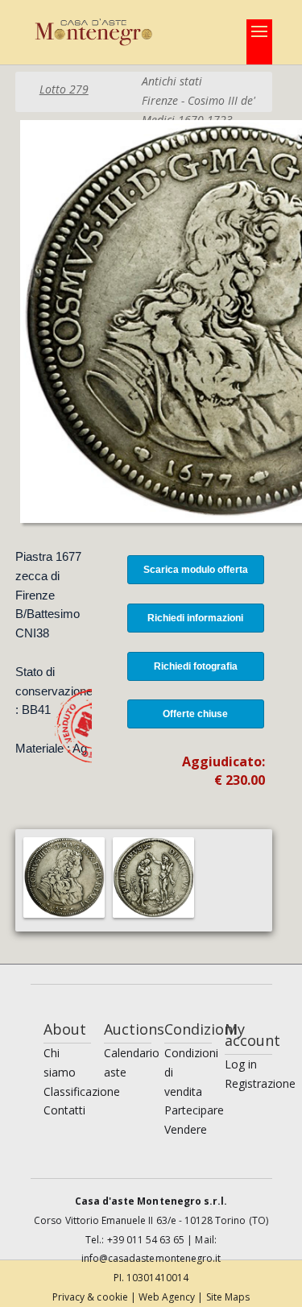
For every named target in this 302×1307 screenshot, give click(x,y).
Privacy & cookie (91, 1297)
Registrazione (260, 1083)
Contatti (64, 1110)
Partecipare (194, 1110)
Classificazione (81, 1091)
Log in (241, 1064)
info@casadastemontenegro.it (151, 1258)
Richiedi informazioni (195, 618)
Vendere (185, 1129)
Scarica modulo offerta (195, 569)
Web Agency (168, 1297)
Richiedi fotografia (196, 666)
